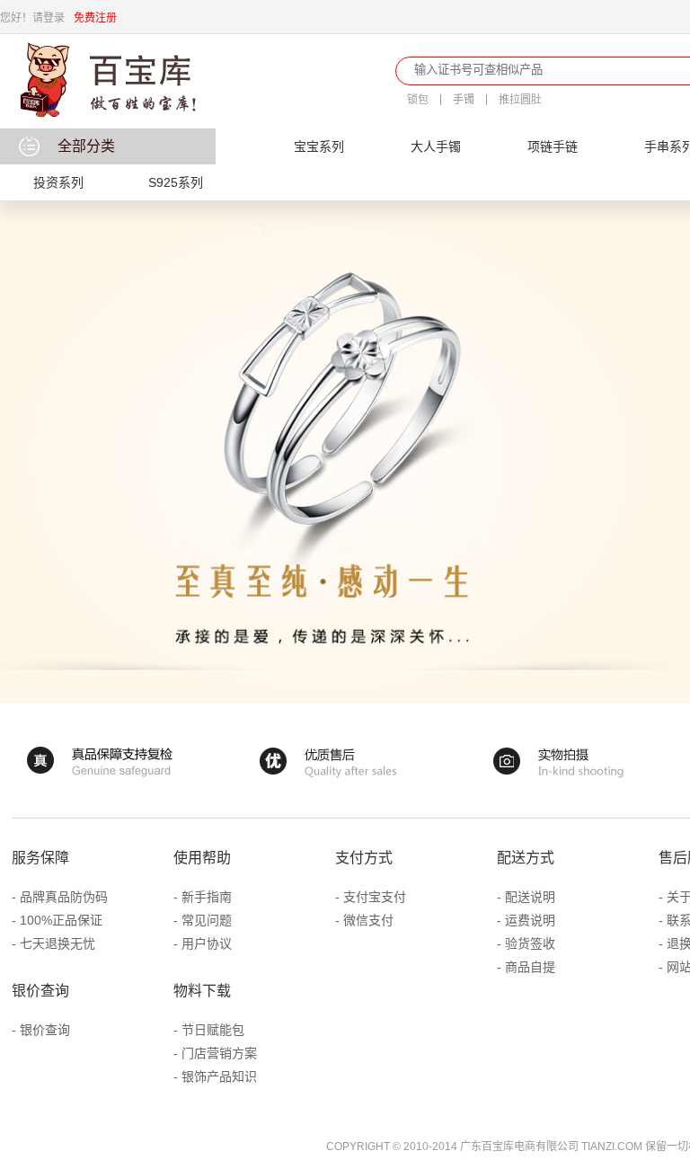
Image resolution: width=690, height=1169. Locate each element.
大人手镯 (436, 146)
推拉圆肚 (520, 99)
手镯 (463, 99)
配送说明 (530, 897)
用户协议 (206, 943)
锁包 (418, 99)
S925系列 (175, 182)
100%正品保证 (61, 920)
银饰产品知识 (219, 1076)
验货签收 (530, 943)
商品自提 (530, 967)
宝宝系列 (319, 146)
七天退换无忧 (57, 943)
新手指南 (206, 897)
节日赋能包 (212, 1030)
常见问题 (206, 920)
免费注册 (95, 18)
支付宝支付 (374, 897)
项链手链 (552, 146)
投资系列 (58, 182)
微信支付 (368, 920)
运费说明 (530, 920)
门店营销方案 (219, 1053)
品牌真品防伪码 (64, 897)
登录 (54, 18)
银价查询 (45, 1030)
